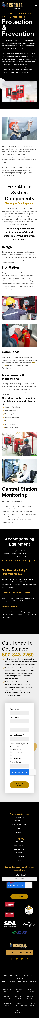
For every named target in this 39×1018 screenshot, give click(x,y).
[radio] (19, 749)
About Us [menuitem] (19, 842)
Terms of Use (6, 982)
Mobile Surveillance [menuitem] (19, 825)
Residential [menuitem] (19, 817)
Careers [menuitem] (19, 853)
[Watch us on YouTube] (28, 959)
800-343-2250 (18, 655)
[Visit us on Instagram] (17, 959)
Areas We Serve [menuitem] (20, 845)
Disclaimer (24, 982)
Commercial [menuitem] (19, 821)
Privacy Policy (16, 982)
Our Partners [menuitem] (19, 849)
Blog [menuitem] (19, 861)
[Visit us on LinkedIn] (22, 959)
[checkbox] (19, 753)
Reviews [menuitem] (19, 832)
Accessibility (33, 982)
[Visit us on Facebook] (11, 959)
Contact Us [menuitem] (19, 857)
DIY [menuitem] (19, 828)
